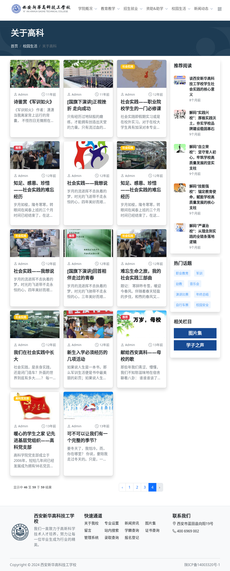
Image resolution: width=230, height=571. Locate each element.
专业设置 (111, 523)
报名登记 (132, 537)
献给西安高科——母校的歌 (141, 355)
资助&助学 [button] (155, 8)
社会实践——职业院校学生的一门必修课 (141, 105)
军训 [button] (199, 273)
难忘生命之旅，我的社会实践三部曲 (141, 274)
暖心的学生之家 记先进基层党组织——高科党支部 (34, 440)
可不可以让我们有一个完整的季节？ (87, 437)
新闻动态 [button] (201, 8)
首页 (14, 46)
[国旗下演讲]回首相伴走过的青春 (86, 274)
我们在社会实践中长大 (34, 355)
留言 (87, 530)
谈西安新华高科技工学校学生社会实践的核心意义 (202, 86)
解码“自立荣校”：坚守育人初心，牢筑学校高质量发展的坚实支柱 (202, 157)
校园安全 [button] (202, 305)
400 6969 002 (188, 531)
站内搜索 (111, 530)
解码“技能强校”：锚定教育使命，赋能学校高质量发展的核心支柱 (202, 197)
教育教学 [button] (108, 8)
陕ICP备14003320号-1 (202, 564)
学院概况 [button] (85, 8)
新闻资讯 (132, 523)
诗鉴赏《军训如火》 (34, 102)
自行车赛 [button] (182, 305)
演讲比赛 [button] (182, 294)
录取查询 (111, 537)
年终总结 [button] (202, 294)
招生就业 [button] (131, 8)
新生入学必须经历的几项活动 (87, 355)
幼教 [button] (179, 284)
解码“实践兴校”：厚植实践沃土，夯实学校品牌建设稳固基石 (202, 120)
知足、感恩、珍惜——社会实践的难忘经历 (34, 190)
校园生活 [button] (179, 8)
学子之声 (195, 345)
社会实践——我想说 (87, 183)
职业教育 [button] (182, 273)
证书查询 (152, 530)
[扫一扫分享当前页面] (219, 8)
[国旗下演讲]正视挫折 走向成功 (86, 105)
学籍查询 (132, 530)
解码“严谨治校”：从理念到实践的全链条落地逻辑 (202, 233)
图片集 (195, 333)
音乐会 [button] (194, 284)
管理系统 (91, 537)
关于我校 (91, 523)
